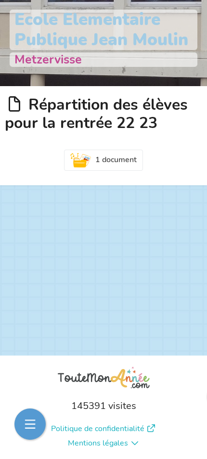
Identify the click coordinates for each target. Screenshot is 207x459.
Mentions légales (98, 443)
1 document (116, 159)
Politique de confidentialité (97, 428)
